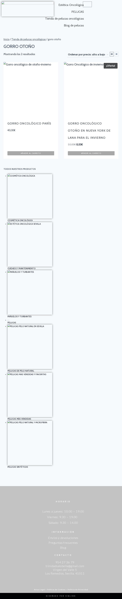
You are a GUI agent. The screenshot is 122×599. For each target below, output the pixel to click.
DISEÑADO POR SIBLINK (61, 596)
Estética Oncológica (71, 5)
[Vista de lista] (116, 54)
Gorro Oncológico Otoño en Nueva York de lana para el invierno (89, 130)
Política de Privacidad (78, 589)
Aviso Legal (39, 589)
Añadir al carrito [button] (31, 153)
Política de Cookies (56, 589)
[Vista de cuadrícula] (112, 54)
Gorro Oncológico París (29, 123)
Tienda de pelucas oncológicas (64, 18)
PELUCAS (77, 12)
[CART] (87, 4)
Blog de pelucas (74, 25)
